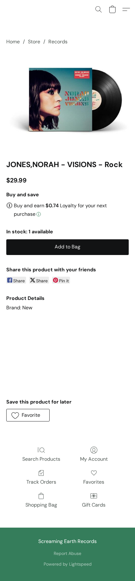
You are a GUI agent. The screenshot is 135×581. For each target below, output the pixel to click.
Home (13, 41)
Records (58, 41)
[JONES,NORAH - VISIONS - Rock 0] (67, 101)
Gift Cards (93, 505)
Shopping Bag (41, 505)
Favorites (93, 482)
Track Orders (41, 482)
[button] (98, 9)
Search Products (41, 459)
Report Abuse (67, 553)
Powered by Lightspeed (68, 564)
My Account (94, 459)
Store (34, 41)
